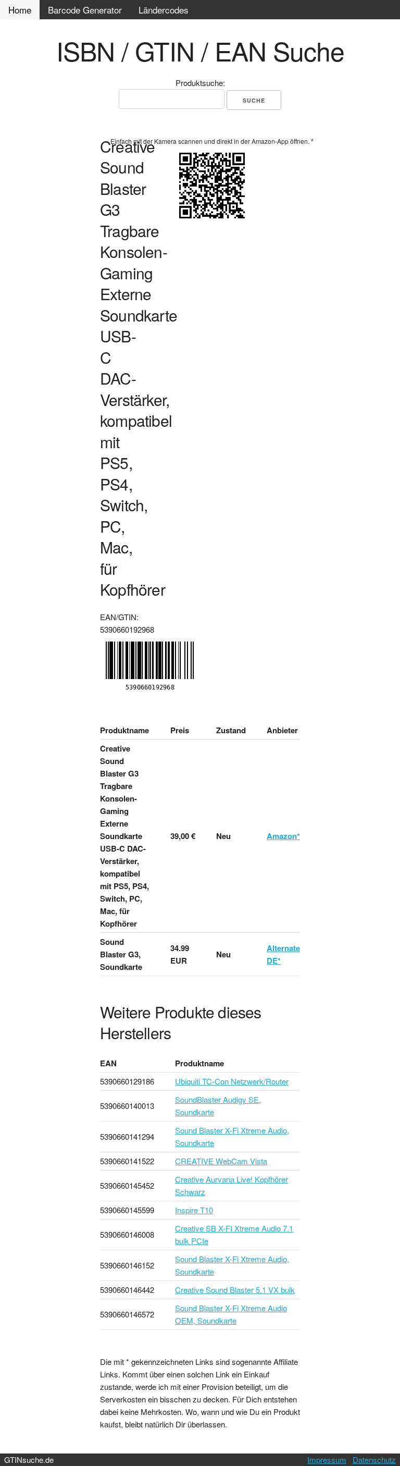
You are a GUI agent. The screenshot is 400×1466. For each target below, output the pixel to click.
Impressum (326, 1459)
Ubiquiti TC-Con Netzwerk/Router (232, 1081)
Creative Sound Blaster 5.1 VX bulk (235, 1289)
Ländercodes (164, 9)
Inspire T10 (194, 1209)
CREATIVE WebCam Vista (221, 1160)
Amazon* (283, 836)
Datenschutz (374, 1459)
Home (19, 9)
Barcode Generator (85, 9)
